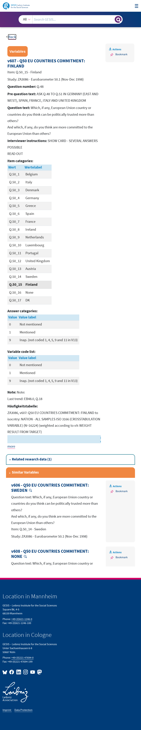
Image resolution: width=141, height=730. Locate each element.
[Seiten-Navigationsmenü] (136, 6)
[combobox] (70, 19)
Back (12, 37)
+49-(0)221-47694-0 (22, 658)
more (11, 446)
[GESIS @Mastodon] (39, 672)
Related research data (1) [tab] (32, 459)
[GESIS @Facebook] (11, 672)
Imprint (7, 710)
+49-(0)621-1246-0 (21, 619)
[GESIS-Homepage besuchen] (16, 5)
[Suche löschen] (111, 19)
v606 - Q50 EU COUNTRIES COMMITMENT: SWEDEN (50, 487)
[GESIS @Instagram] (25, 672)
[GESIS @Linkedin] (18, 672)
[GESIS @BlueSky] (5, 672)
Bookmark (121, 54)
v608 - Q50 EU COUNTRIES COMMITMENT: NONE (50, 554)
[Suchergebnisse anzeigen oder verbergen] (118, 19)
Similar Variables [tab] (25, 472)
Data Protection (23, 710)
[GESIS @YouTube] (32, 672)
